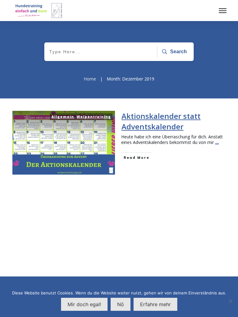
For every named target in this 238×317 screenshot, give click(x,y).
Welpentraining (94, 116)
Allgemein (62, 116)
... (217, 142)
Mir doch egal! (84, 304)
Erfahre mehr (155, 304)
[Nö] (230, 301)
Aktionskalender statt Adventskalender (161, 121)
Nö (120, 304)
